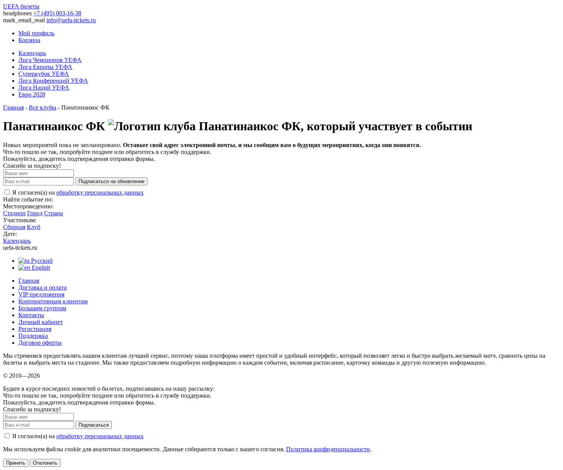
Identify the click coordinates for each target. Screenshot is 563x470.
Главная (13, 107)
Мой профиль (36, 33)
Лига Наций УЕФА (43, 87)
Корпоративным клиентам (53, 301)
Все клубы (42, 107)
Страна (53, 213)
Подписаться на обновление (111, 181)
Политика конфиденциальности (328, 449)
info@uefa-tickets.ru (71, 20)
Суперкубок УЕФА (43, 73)
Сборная (14, 227)
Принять (15, 463)
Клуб (33, 227)
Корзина (29, 40)
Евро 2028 (31, 94)
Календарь (32, 53)
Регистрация (34, 329)
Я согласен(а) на (77, 192)
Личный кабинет (40, 322)
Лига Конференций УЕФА (53, 80)
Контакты (31, 315)
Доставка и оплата (42, 287)
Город (35, 213)
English (40, 267)
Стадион (14, 213)
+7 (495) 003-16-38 (57, 13)
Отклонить (45, 463)
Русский (41, 260)
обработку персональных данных (100, 192)
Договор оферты (40, 342)
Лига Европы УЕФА (45, 67)
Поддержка (33, 335)
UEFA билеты (21, 6)
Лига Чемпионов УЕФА (50, 60)
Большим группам (42, 308)
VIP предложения (41, 294)
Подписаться (94, 425)
